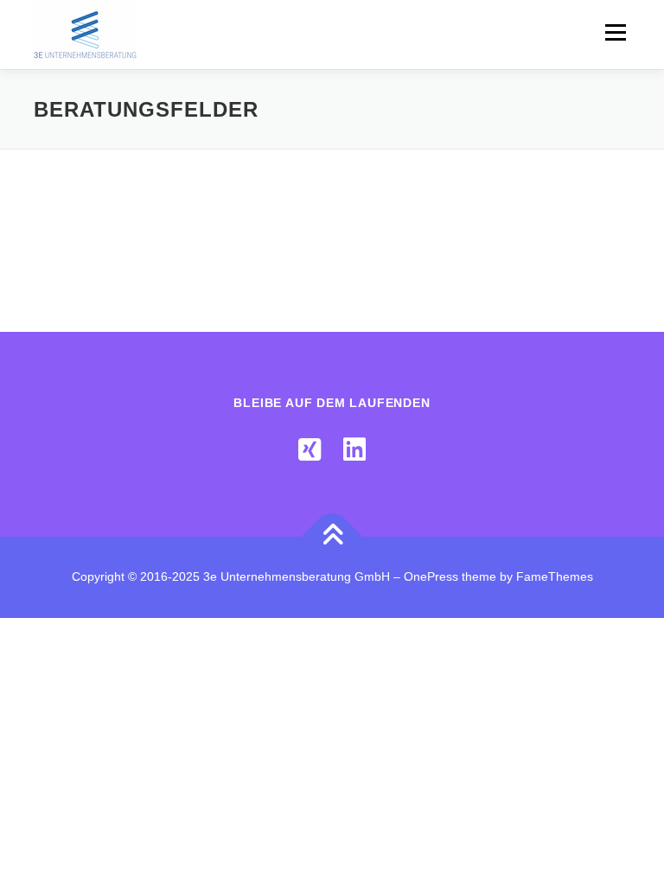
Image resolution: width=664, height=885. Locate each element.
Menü (614, 32)
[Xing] (309, 450)
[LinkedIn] (354, 450)
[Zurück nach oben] (332, 537)
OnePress (431, 576)
